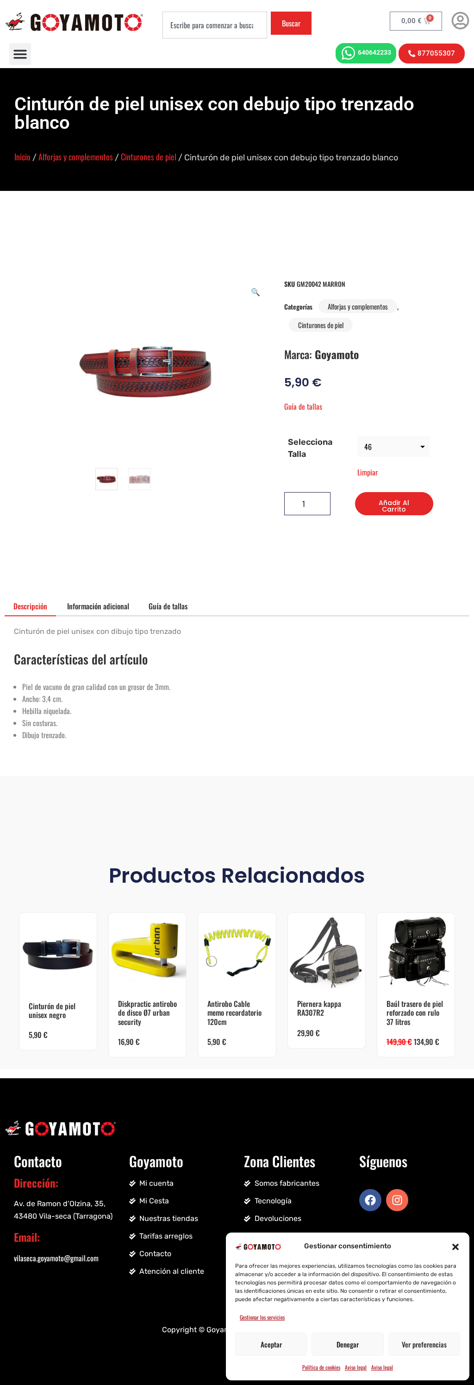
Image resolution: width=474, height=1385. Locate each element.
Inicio (22, 157)
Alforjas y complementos (75, 157)
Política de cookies (321, 1367)
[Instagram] (397, 1200)
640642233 (374, 52)
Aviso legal (356, 1367)
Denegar (348, 1344)
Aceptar (271, 1344)
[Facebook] (370, 1200)
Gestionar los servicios (262, 1317)
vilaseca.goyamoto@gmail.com (56, 1258)
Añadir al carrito (394, 506)
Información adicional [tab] (98, 606)
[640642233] (348, 53)
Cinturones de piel (148, 157)
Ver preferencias (424, 1344)
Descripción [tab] (30, 606)
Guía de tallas (303, 406)
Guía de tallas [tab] (168, 606)
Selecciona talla (310, 448)
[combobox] (214, 25)
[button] (455, 1246)
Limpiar (367, 472)
